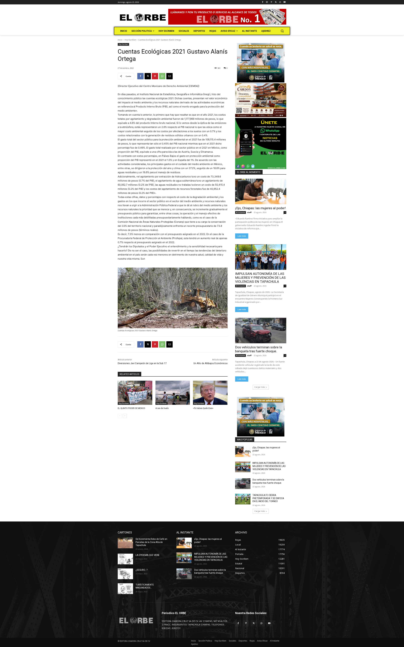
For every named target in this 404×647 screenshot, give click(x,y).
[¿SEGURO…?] (125, 573)
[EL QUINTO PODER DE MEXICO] (135, 393)
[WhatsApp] (280, 2)
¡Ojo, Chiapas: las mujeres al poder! (260, 208)
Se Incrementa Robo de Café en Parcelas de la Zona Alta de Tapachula (151, 542)
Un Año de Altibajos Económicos (210, 363)
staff (249, 212)
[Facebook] (262, 2)
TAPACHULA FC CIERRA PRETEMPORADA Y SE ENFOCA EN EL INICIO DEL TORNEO (268, 498)
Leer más (242, 236)
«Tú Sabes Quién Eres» (203, 408)
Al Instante (240, 212)
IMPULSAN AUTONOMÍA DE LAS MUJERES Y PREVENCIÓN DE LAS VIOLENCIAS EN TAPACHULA (260, 278)
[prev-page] (120, 416)
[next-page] (125, 416)
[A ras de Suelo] (172, 393)
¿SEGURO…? (142, 570)
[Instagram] (267, 2)
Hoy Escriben (130, 39)
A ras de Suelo (162, 408)
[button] (282, 31)
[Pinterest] (271, 2)
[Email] (169, 76)
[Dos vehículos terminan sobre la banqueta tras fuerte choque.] (260, 330)
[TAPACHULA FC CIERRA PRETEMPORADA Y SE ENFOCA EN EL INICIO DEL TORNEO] (242, 499)
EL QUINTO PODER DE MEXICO (131, 408)
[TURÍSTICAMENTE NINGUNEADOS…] (125, 588)
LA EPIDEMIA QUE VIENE (148, 555)
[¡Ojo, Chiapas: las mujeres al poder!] (260, 191)
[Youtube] (284, 2)
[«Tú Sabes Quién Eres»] (210, 393)
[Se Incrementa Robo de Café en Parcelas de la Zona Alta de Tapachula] (125, 543)
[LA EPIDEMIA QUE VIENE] (125, 559)
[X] (276, 2)
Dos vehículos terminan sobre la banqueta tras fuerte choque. (258, 349)
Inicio (120, 39)
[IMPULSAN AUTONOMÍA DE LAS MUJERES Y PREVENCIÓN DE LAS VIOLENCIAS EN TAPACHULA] (260, 257)
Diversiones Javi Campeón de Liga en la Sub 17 (142, 363)
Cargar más (259, 387)
